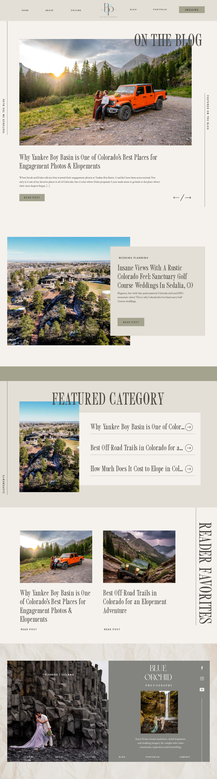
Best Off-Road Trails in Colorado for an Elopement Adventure (135, 601)
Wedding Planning (134, 258)
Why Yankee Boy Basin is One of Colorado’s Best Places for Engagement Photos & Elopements (88, 161)
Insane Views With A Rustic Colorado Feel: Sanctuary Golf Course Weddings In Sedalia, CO (155, 276)
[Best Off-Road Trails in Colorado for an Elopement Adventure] (188, 448)
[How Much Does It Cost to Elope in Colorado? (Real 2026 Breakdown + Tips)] (188, 469)
